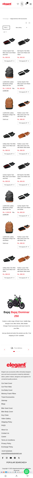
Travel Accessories (7, 397)
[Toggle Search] (22, 4)
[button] (14, 351)
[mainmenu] (30, 4)
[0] (26, 4)
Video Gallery (6, 418)
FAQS (3, 425)
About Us (4, 430)
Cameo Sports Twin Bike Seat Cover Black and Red (9, 52)
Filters (5, 27)
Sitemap (4, 400)
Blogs (3, 404)
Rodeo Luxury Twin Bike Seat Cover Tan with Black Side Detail (23, 145)
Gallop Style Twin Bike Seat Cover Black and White (9, 145)
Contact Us (5, 433)
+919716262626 (6, 451)
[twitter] (19, 458)
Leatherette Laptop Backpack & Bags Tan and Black (9, 114)
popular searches (16, 462)
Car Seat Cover (6, 383)
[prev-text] (4, 349)
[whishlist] (18, 4)
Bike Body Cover (7, 412)
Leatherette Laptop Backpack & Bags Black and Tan (8, 83)
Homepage (6, 18)
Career (3, 437)
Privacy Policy (6, 443)
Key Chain (5, 415)
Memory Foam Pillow (8, 393)
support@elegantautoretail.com (11, 453)
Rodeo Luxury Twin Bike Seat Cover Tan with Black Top (23, 114)
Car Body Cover (6, 390)
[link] (2, 458)
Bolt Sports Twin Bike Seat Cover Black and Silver (23, 52)
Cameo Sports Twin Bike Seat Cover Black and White (23, 83)
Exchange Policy (7, 447)
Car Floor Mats (6, 387)
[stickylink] (5, 476)
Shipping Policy (6, 422)
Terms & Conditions (8, 440)
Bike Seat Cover (7, 408)
